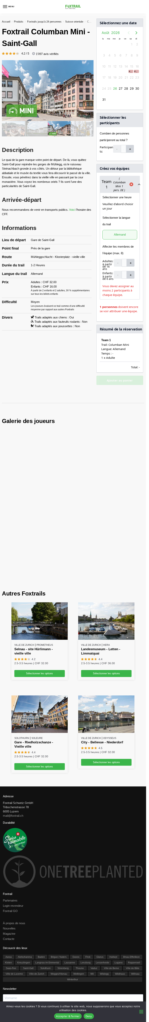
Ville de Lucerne (14, 915)
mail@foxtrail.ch (13, 756)
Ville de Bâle (132, 909)
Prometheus (44, 586)
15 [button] (131, 66)
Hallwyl (113, 898)
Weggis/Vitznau (59, 915)
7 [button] (126, 55)
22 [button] (132, 77)
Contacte (8, 880)
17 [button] (104, 77)
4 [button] (109, 55)
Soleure (37, 679)
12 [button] (115, 66)
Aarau (8, 898)
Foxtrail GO (10, 852)
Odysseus (109, 679)
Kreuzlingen (23, 903)
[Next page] (136, 33)
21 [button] (126, 77)
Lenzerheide (102, 903)
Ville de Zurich (24, 586)
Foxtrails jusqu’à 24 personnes (44, 21)
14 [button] (126, 66)
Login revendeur (13, 847)
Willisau (135, 915)
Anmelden (73, 984)
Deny (89, 1016)
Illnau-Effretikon (131, 898)
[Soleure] (39, 655)
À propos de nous (14, 864)
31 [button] (104, 99)
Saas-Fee (11, 909)
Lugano (118, 903)
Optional (7, 975)
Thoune (80, 909)
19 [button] (115, 77)
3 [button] (104, 55)
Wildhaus (120, 915)
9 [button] (137, 55)
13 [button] (120, 66)
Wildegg (104, 915)
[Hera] (106, 562)
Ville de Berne (111, 909)
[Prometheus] (39, 562)
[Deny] (141, 1012)
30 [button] (137, 88)
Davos (76, 898)
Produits (18, 21)
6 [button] (120, 55)
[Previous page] (129, 33)
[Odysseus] (106, 655)
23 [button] (137, 77)
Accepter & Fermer (68, 1016)
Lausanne (69, 903)
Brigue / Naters (59, 898)
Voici (72, 209)
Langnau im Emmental (47, 903)
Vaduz (94, 909)
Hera (106, 586)
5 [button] (115, 55)
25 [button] (109, 88)
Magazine (9, 874)
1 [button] (131, 44)
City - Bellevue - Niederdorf (102, 683)
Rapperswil (134, 903)
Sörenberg (63, 909)
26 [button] (115, 88)
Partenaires (10, 841)
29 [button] (132, 88)
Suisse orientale (74, 21)
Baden (41, 898)
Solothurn (21, 679)
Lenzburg (86, 903)
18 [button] (109, 77)
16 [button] (137, 66)
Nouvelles (9, 869)
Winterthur (72, 920)
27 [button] (120, 88)
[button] (130, 71)
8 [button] (132, 55)
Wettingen (78, 915)
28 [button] (126, 88)
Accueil (6, 21)
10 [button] (104, 66)
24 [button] (104, 88)
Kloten (8, 903)
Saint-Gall (28, 909)
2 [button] (137, 44)
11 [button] (109, 66)
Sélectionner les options (39, 614)
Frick (87, 898)
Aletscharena (25, 898)
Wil (92, 915)
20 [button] (120, 77)
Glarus (99, 898)
